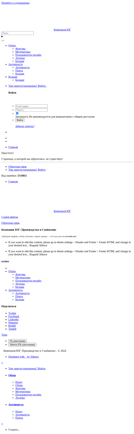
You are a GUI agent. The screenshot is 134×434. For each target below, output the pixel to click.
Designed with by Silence (23, 356)
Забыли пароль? (24, 126)
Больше (19, 61)
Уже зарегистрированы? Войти (27, 85)
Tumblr (12, 328)
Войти (20, 120)
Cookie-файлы (9, 217)
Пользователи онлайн (28, 54)
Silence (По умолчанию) (22, 344)
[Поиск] (2, 40)
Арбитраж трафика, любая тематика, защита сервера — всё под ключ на (38, 236)
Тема (4, 334)
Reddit (12, 325)
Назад (18, 382)
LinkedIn (13, 319)
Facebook (13, 316)
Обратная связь (17, 166)
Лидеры (20, 58)
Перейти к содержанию (15, 2)
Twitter (12, 313)
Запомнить (21, 116)
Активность (15, 64)
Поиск (19, 70)
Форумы (20, 48)
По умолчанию (17, 341)
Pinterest (13, 322)
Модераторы (22, 51)
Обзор (12, 45)
